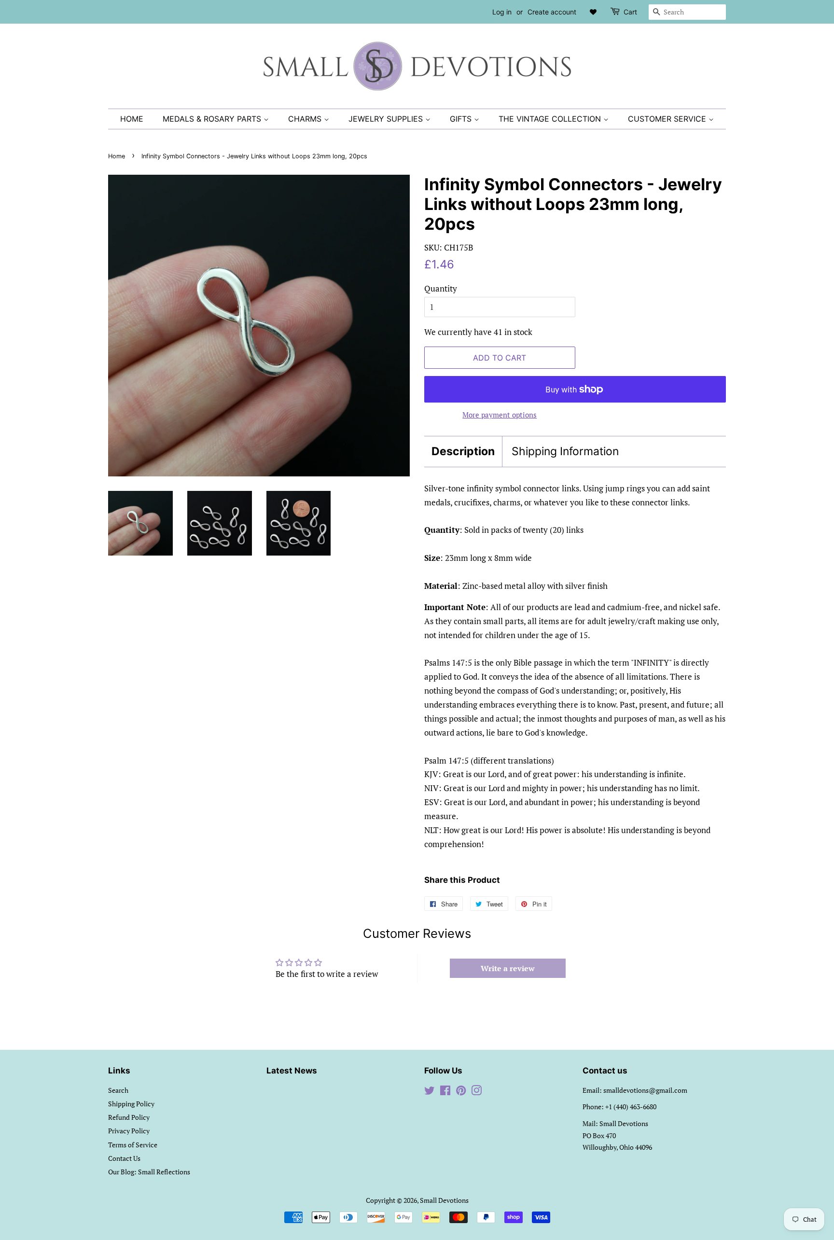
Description (463, 451)
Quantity (440, 288)
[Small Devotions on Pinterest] (461, 1092)
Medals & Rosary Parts (213, 119)
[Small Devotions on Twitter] (429, 1092)
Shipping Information (565, 451)
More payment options (499, 414)
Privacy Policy (129, 1130)
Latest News (291, 1070)
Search (118, 1090)
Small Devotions (444, 1200)
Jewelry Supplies (386, 119)
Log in (502, 12)
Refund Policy (129, 1117)
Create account (552, 12)
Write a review (508, 968)
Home (131, 119)
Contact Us (124, 1158)
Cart (630, 12)
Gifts (462, 119)
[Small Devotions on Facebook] (445, 1092)
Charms (306, 119)
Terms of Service (132, 1144)
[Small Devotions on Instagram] (476, 1092)
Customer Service (668, 119)
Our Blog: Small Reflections (149, 1171)
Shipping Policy (131, 1103)
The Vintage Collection (551, 119)
